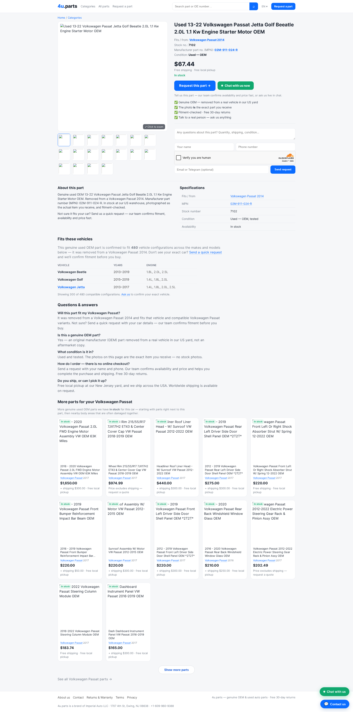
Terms (120, 697)
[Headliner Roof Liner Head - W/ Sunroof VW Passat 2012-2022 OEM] (176, 457)
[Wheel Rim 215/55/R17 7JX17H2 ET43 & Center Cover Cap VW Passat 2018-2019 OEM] (128, 457)
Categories (88, 6)
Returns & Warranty (100, 697)
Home (61, 17)
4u (67, 6)
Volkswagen (198, 40)
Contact (78, 697)
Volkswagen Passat (71, 477)
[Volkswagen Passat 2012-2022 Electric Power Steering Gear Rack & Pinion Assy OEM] (273, 539)
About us (64, 697)
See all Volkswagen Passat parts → (85, 679)
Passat (212, 40)
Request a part (122, 6)
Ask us (125, 294)
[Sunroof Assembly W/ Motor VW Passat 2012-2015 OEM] (128, 539)
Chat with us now (237, 86)
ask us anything (220, 117)
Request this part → (195, 85)
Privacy (132, 697)
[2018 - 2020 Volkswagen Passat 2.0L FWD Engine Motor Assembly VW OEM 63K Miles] (80, 457)
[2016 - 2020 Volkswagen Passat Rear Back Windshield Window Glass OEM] (224, 539)
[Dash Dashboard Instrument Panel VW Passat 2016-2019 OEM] (128, 622)
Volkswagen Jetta (71, 287)
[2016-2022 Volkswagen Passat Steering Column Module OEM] (80, 622)
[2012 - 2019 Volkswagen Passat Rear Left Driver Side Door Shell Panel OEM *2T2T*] (224, 457)
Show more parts (176, 670)
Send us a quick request (107, 214)
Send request (283, 169)
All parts (103, 6)
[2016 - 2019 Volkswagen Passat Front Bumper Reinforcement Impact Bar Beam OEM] (80, 539)
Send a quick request (205, 252)
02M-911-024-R (226, 50)
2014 (220, 40)
